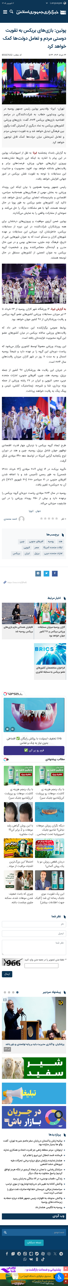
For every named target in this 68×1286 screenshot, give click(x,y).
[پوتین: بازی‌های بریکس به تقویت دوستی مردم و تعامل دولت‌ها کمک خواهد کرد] (34, 81)
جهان (38, 511)
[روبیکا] (49, 1254)
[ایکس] (55, 1254)
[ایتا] (25, 1254)
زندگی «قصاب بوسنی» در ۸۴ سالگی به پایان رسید (37, 1179)
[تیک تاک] (43, 1260)
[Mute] (12, 729)
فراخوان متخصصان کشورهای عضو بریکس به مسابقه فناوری (50, 670)
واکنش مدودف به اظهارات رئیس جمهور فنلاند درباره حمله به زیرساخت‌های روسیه (33, 1200)
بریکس (16, 554)
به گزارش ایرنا (58, 309)
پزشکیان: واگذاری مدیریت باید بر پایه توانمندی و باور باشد (34, 1044)
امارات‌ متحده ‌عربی (53, 554)
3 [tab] (9, 992)
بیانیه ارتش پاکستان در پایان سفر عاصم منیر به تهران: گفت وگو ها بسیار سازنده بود (32, 1143)
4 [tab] (5, 992)
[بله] (37, 1254)
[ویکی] (31, 1260)
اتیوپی (27, 548)
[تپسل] (5, 694)
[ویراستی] (12, 1254)
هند (60, 542)
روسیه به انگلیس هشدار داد (48, 1207)
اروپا (31, 511)
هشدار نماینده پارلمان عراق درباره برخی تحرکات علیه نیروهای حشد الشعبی (36, 1162)
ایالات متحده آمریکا (52, 548)
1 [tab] (17, 992)
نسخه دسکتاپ (34, 1243)
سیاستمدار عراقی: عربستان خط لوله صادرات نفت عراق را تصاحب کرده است (34, 1191)
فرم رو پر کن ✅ (34, 750)
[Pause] (7, 729)
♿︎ (59, 1277)
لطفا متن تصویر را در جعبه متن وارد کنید (45, 960)
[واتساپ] (25, 1260)
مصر (37, 548)
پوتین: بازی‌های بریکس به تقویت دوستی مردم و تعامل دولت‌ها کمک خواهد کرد (34, 38)
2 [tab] (13, 992)
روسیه (51, 542)
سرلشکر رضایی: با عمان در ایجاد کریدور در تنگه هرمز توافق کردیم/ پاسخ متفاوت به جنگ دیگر (33, 1171)
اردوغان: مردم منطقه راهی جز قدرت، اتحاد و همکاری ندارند (32, 1150)
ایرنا (37, 12)
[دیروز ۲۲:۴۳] (34, 1018)
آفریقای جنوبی (36, 542)
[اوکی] (37, 1260)
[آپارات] (43, 1254)
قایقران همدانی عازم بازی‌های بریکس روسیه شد (18, 629)
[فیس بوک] (6, 1254)
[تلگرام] (61, 1254)
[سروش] (19, 1254)
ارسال (7, 974)
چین (22, 542)
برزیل (36, 554)
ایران (27, 554)
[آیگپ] (31, 1254)
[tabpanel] (34, 1025)
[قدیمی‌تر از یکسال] (50, 613)
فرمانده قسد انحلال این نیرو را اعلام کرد (42, 1155)
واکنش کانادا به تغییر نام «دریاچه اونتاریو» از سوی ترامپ (34, 1184)
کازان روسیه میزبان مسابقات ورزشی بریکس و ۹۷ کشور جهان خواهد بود (51, 631)
